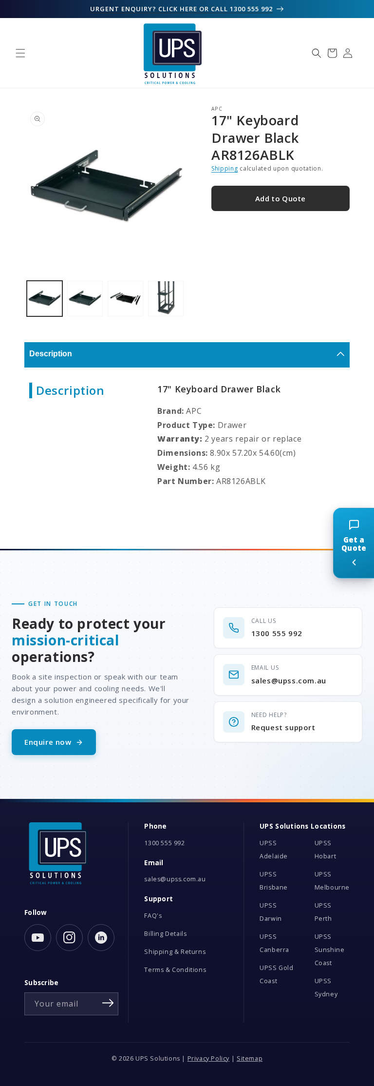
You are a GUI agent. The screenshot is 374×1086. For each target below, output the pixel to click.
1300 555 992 (164, 843)
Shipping (224, 168)
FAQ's (153, 915)
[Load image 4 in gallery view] (166, 298)
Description (50, 353)
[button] (20, 53)
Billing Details (165, 934)
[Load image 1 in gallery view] (44, 298)
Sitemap (249, 1058)
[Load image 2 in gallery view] (85, 298)
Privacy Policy (208, 1058)
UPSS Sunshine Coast (330, 949)
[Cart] (332, 53)
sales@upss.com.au (175, 879)
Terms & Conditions (175, 970)
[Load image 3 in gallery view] (125, 298)
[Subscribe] (107, 1003)
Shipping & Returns (175, 952)
